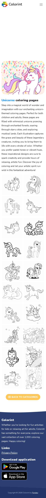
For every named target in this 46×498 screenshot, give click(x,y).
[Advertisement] (23, 33)
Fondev (35, 493)
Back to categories (25, 397)
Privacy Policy (10, 452)
